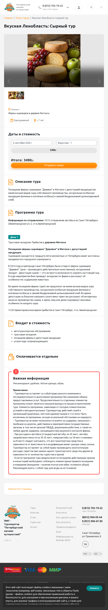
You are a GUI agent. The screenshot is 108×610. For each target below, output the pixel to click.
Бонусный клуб (64, 508)
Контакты (61, 512)
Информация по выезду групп (64, 538)
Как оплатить (63, 522)
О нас (33, 517)
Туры (33, 508)
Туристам (35, 522)
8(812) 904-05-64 (92, 517)
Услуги (33, 527)
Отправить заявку (54, 165)
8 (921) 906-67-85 (92, 521)
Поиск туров (22, 18)
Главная (8, 18)
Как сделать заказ (66, 517)
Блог (58, 532)
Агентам (34, 512)
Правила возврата (66, 527)
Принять (94, 588)
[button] (9, 81)
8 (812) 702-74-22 (52, 5)
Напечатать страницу (20, 489)
